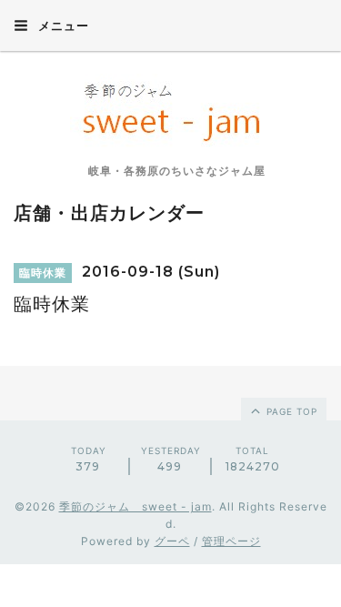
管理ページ (231, 541)
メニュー (62, 25)
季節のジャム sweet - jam (135, 506)
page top (290, 411)
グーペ (172, 541)
